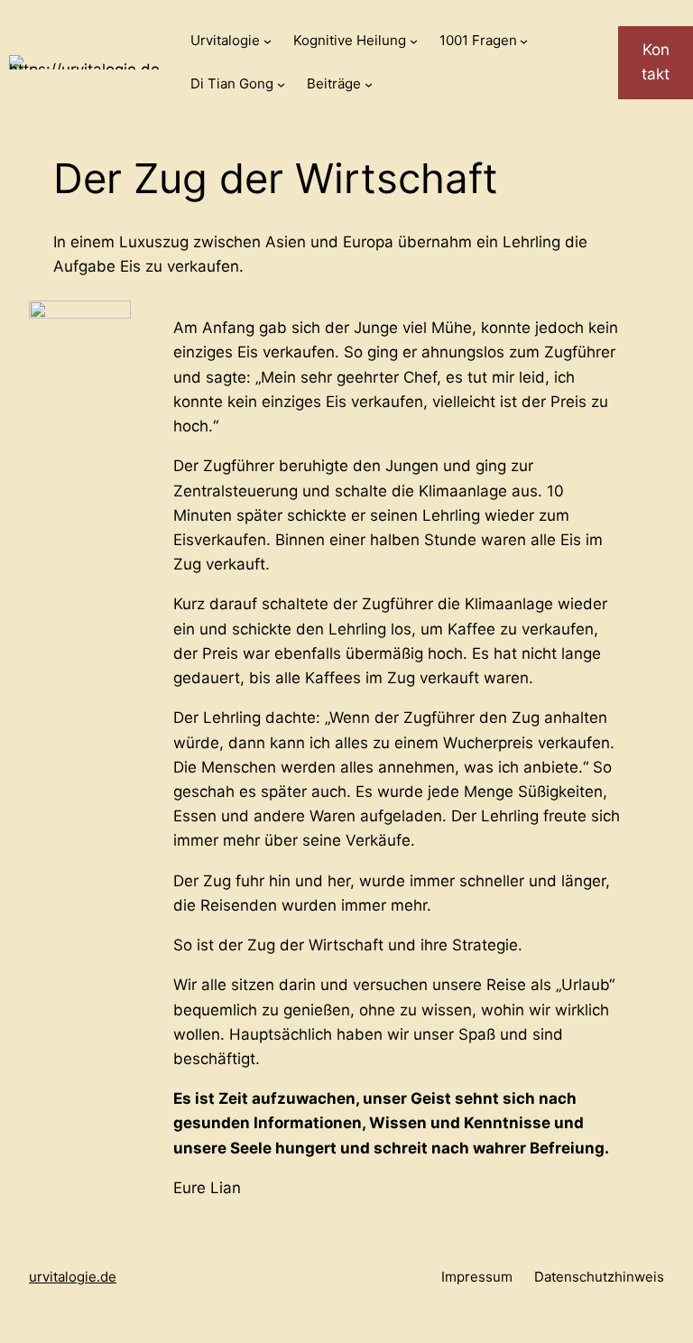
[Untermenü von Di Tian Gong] (281, 84)
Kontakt (656, 62)
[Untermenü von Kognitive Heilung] (414, 41)
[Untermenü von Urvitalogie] (267, 41)
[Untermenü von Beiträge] (369, 84)
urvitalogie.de (72, 1276)
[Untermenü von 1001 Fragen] (524, 41)
